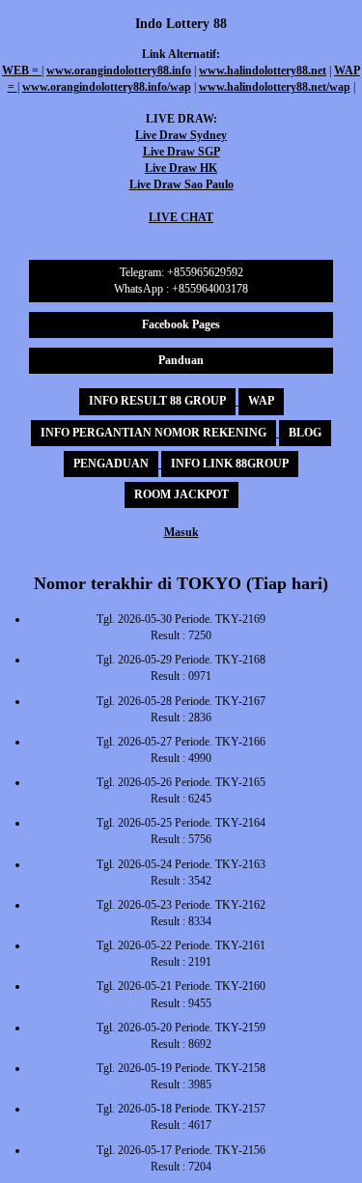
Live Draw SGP (181, 151)
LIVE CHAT (181, 217)
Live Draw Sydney (181, 135)
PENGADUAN (111, 463)
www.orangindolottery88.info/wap (106, 87)
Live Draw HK (181, 168)
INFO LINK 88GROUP (230, 463)
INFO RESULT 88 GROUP (157, 401)
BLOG (305, 432)
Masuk (181, 532)
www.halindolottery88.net (262, 70)
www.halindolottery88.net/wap (274, 87)
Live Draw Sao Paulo (181, 184)
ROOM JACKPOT (181, 494)
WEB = (22, 70)
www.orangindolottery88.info (118, 70)
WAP (261, 401)
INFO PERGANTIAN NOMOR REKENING (153, 432)
